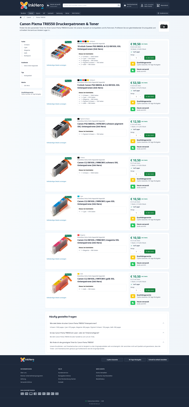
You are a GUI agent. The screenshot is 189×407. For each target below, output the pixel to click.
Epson (38, 13)
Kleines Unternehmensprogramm (31, 376)
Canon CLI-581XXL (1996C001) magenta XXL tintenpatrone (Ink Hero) (98, 241)
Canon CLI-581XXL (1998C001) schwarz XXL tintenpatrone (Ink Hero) (97, 164)
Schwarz (27, 45)
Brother (23, 13)
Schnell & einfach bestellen (158, 360)
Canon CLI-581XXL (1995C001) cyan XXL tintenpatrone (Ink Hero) (96, 202)
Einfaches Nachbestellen (104, 376)
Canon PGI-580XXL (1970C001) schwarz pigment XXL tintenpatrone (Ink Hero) (100, 125)
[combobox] (92, 5)
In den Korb (150, 58)
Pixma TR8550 (40, 17)
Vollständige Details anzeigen (56, 65)
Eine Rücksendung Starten (67, 379)
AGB (102, 401)
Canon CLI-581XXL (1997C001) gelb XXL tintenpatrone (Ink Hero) (95, 280)
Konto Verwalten (101, 373)
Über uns (23, 373)
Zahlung (23, 379)
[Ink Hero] (32, 5)
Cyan (25, 47)
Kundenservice (63, 373)
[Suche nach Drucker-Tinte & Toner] (119, 5)
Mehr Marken (76, 13)
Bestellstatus (100, 379)
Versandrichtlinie (26, 382)
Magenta (27, 50)
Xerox (67, 13)
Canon (31, 13)
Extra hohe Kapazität (31, 66)
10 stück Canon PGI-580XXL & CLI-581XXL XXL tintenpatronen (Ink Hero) (99, 47)
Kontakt (60, 382)
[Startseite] (21, 17)
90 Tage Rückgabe (135, 360)
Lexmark (50, 13)
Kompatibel (28, 76)
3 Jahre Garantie (112, 360)
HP (44, 13)
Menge (132, 55)
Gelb (25, 53)
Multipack (27, 56)
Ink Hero (27, 85)
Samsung (59, 13)
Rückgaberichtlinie (64, 376)
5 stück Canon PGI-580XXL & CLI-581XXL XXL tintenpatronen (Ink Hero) (98, 86)
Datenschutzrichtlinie (93, 401)
